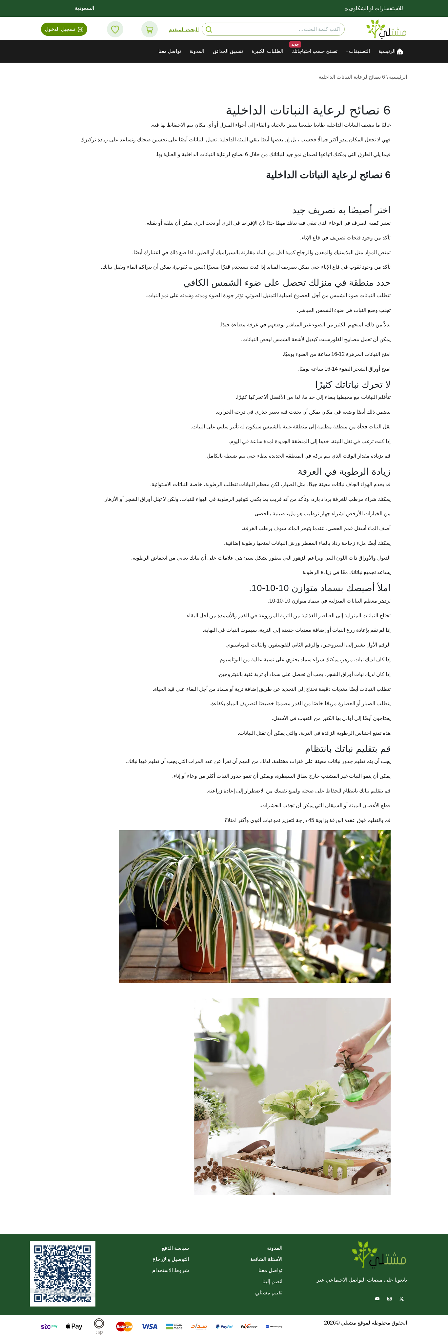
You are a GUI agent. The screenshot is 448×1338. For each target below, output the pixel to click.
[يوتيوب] (377, 1298)
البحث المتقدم (184, 29)
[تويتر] (401, 1298)
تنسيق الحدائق (228, 51)
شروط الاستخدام (170, 1270)
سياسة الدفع (175, 1248)
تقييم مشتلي (268, 1292)
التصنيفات (359, 51)
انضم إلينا (272, 1281)
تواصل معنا (169, 51)
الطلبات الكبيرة (267, 51)
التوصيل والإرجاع (171, 1259)
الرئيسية (387, 51)
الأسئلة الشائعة (266, 1259)
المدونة (197, 51)
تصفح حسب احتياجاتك (314, 51)
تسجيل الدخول (60, 29)
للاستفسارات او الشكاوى (375, 8)
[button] (149, 29)
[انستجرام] (389, 1298)
